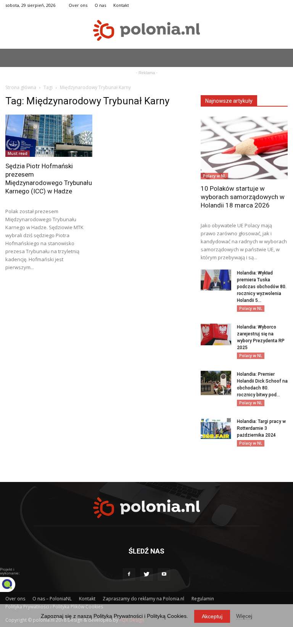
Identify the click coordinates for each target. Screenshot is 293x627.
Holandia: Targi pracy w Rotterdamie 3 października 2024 (261, 428)
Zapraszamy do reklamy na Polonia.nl (143, 598)
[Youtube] (164, 574)
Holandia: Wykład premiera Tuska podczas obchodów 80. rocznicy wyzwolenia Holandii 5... (262, 286)
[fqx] (13, 584)
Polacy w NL (214, 176)
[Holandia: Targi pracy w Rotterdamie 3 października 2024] (216, 428)
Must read (17, 153)
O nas (100, 5)
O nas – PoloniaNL (52, 598)
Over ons (78, 5)
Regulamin (203, 598)
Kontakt (121, 5)
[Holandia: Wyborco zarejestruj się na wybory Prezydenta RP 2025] (216, 334)
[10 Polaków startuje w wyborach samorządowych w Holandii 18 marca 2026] (244, 147)
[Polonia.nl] (146, 30)
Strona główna (20, 87)
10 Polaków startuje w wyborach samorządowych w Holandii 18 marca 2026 (243, 197)
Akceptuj (212, 616)
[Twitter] (146, 574)
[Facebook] (129, 574)
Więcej (244, 616)
